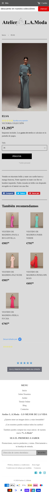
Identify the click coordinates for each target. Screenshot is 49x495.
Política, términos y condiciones (19, 465)
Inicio (4, 35)
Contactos (25, 409)
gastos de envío (27, 133)
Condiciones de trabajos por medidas (19, 468)
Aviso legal (36, 465)
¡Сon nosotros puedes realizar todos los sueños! (25, 425)
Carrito (44, 3)
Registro (41, 453)
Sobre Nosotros (24, 394)
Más (6, 3)
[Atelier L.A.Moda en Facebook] (36, 473)
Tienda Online (24, 402)
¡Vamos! (43, 9)
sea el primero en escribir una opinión (24, 369)
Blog (25, 405)
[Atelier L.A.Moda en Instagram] (44, 473)
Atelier (24, 398)
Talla (3, 143)
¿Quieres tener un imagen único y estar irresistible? (24, 419)
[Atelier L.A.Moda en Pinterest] (40, 473)
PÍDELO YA (16, 156)
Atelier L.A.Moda (25, 480)
